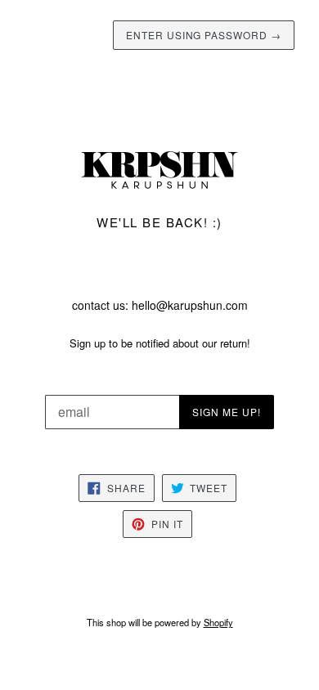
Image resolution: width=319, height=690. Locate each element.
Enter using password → (203, 35)
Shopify (218, 622)
